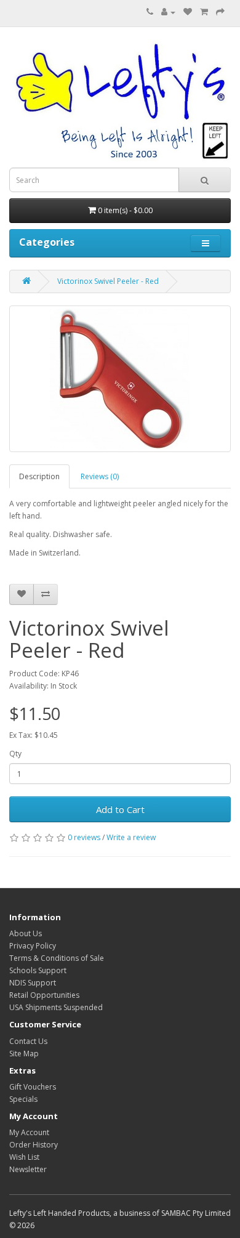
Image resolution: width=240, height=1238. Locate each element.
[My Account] (168, 12)
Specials (23, 1099)
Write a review (131, 837)
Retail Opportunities (44, 995)
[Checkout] (220, 12)
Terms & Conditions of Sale (56, 958)
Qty (15, 753)
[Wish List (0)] (187, 12)
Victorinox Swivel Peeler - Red (108, 281)
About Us (25, 933)
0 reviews (84, 837)
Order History (33, 1144)
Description (39, 476)
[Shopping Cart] (204, 12)
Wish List (24, 1157)
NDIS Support (32, 982)
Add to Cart (120, 809)
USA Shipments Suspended (56, 1007)
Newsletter (28, 1169)
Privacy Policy (32, 946)
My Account (29, 1132)
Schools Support (37, 970)
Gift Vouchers (32, 1087)
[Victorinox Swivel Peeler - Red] (120, 378)
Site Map (24, 1053)
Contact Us (28, 1041)
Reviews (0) (100, 476)
